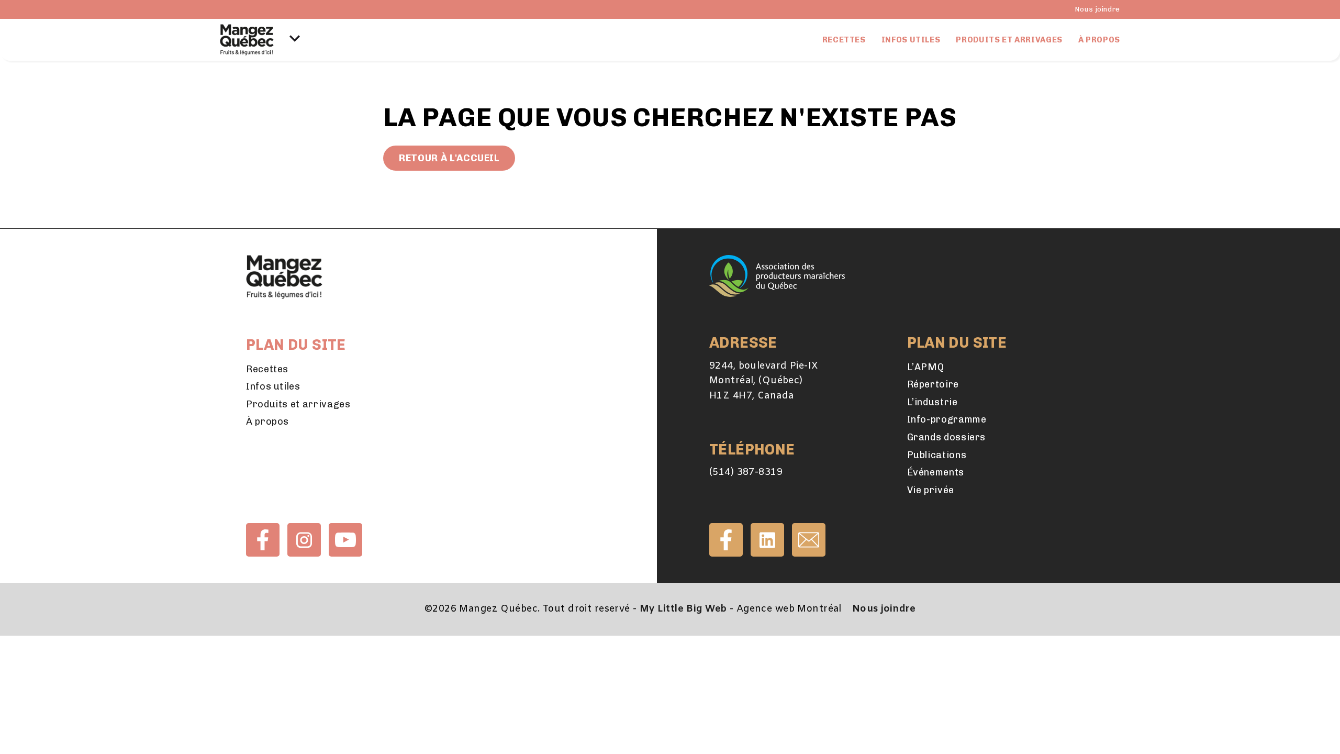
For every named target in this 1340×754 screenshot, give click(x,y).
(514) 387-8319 (746, 472)
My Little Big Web (683, 609)
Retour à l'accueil (449, 158)
